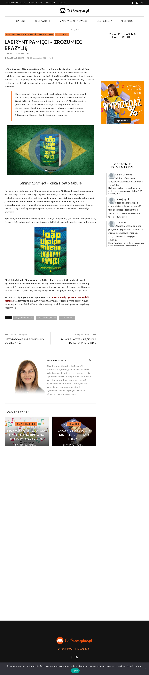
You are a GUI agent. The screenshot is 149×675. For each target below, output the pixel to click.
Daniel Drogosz (123, 174)
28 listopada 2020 (38, 58)
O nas (62, 3)
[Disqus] (50, 502)
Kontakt (50, 3)
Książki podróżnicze (24, 318)
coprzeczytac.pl (15, 3)
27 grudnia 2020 (72, 448)
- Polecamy (25, 53)
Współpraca (35, 3)
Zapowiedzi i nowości (74, 21)
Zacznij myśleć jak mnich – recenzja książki (74, 435)
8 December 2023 (133, 245)
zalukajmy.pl (122, 199)
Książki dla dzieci (26, 424)
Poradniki (74, 424)
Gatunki (21, 21)
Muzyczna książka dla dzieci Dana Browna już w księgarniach (26, 435)
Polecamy (62, 34)
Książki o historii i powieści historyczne (29, 34)
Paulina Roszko (16, 58)
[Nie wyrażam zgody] (145, 668)
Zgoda (75, 670)
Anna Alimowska (75, 445)
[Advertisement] (125, 143)
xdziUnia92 (121, 222)
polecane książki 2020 (47, 318)
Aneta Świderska (27, 445)
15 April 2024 (122, 217)
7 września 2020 (24, 448)
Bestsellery (104, 21)
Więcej (74, 29)
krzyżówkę (113, 181)
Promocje (127, 21)
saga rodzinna (67, 318)
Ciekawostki (43, 21)
